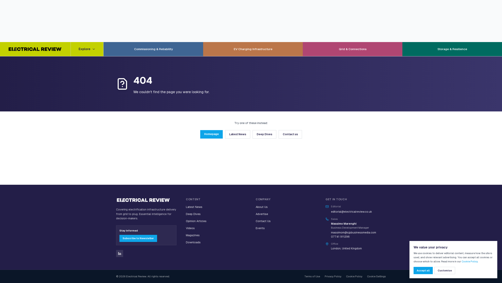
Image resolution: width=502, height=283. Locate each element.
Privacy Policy (333, 276)
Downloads (193, 242)
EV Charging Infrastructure (253, 49)
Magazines (193, 235)
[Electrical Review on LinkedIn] (119, 253)
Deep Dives (264, 134)
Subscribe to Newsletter (138, 238)
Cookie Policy (354, 276)
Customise (445, 270)
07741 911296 (340, 236)
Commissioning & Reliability (153, 49)
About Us (262, 207)
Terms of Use (312, 276)
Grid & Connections (352, 49)
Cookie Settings (376, 276)
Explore (84, 49)
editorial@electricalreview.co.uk (351, 211)
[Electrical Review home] (35, 49)
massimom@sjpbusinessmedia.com (353, 232)
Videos (190, 228)
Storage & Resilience (452, 49)
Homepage (211, 134)
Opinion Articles (196, 221)
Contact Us (263, 221)
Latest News (237, 134)
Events (260, 228)
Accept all (423, 270)
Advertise (262, 214)
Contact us (290, 134)
